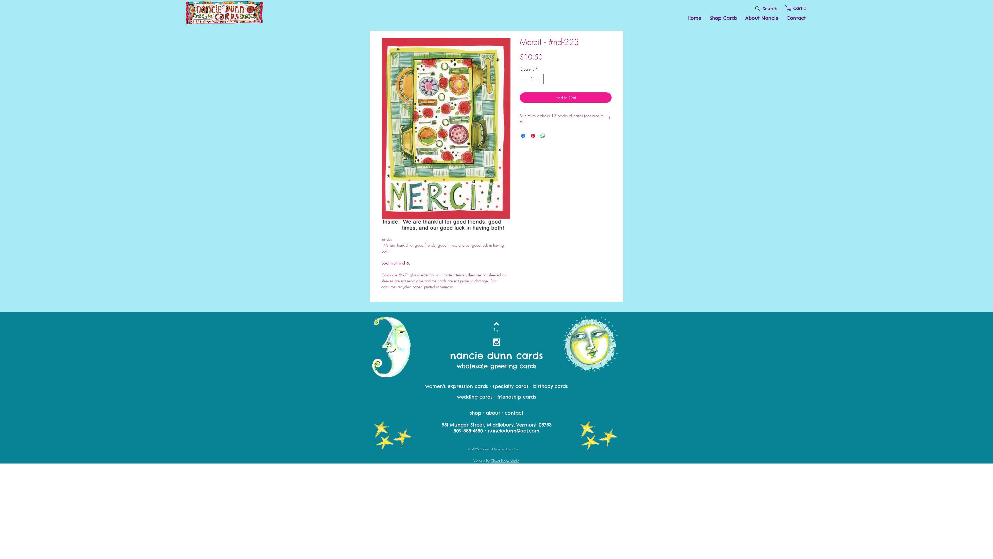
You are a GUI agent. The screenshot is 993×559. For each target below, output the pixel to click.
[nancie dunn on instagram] (496, 342)
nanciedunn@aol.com (513, 431)
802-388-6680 (468, 431)
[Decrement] (524, 79)
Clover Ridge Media (505, 460)
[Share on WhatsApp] (543, 136)
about (493, 413)
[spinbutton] (532, 79)
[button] (796, 8)
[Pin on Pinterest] (533, 136)
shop (475, 413)
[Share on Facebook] (523, 136)
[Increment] (539, 79)
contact (514, 413)
